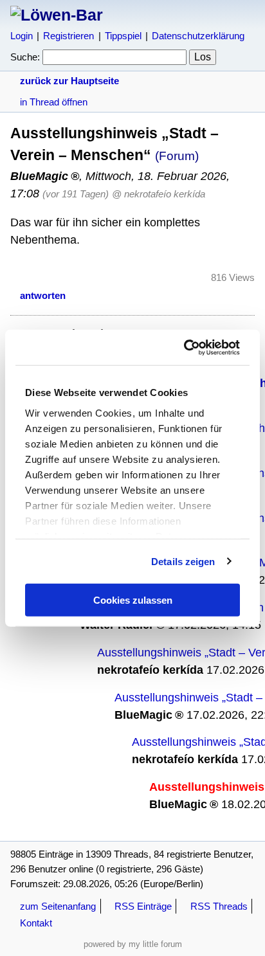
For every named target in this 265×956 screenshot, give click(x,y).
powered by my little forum (133, 944)
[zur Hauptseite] (56, 15)
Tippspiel (123, 35)
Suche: (25, 56)
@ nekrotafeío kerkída (158, 193)
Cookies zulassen (132, 600)
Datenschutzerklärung (198, 35)
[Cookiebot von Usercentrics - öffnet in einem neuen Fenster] (185, 347)
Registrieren (68, 35)
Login (21, 35)
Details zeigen (183, 560)
